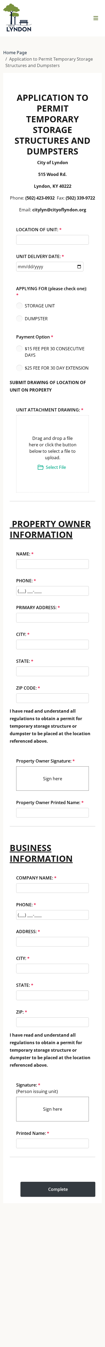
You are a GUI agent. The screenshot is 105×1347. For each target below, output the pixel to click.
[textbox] (52, 447)
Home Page (15, 53)
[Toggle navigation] (96, 18)
